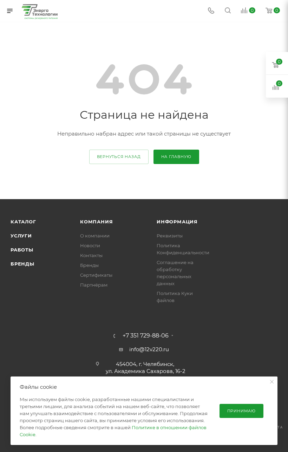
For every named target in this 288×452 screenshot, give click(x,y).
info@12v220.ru (149, 349)
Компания (96, 221)
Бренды (22, 264)
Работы (22, 250)
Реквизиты (170, 235)
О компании (95, 235)
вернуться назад (119, 156)
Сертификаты (96, 275)
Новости (90, 245)
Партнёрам (93, 285)
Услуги (21, 235)
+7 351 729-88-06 (146, 336)
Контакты (91, 255)
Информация (177, 221)
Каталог (23, 221)
